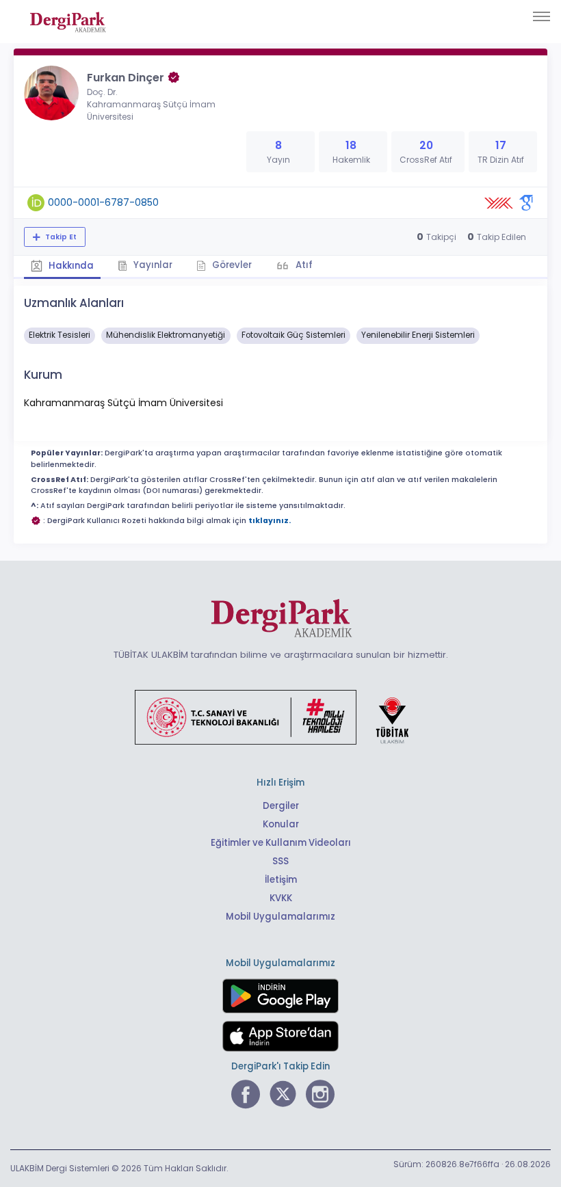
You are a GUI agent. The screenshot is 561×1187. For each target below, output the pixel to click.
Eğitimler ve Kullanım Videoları (281, 842)
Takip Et (60, 237)
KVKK (281, 898)
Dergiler (281, 805)
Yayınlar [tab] (151, 264)
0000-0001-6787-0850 (103, 202)
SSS (280, 861)
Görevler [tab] (231, 264)
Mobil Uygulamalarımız (280, 916)
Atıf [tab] (303, 264)
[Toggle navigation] (541, 16)
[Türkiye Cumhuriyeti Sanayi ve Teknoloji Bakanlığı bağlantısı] (280, 716)
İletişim (281, 879)
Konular (281, 824)
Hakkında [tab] (70, 265)
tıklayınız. (269, 521)
